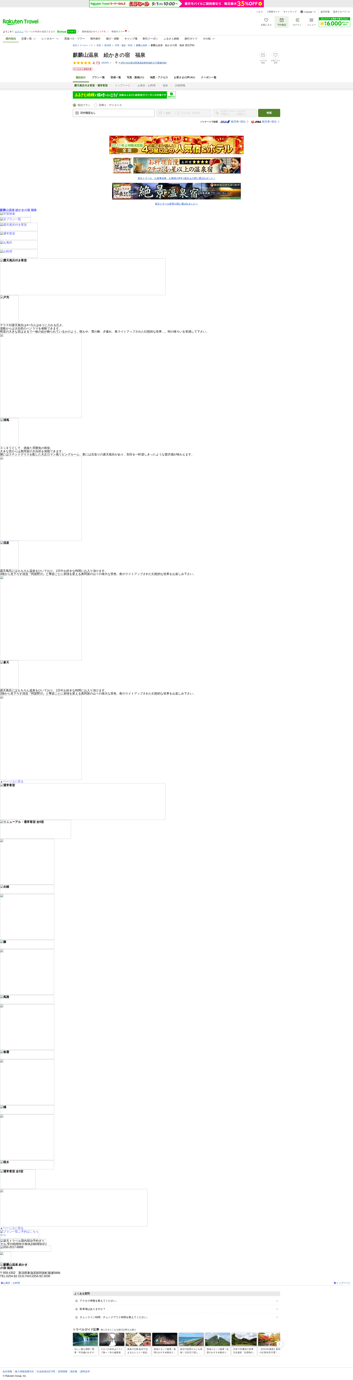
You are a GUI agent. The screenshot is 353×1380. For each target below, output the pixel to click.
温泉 (165, 85)
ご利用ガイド (273, 11)
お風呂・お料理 (147, 85)
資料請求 (85, 1371)
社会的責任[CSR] (46, 1371)
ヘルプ (259, 11)
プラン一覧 (98, 77)
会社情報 (7, 1371)
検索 (269, 112)
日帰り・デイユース (110, 105)
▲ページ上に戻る (12, 781)
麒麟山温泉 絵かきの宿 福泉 (109, 55)
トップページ (122, 85)
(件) (105, 63)
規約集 (73, 1371)
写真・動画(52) (135, 77)
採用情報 (62, 1371)
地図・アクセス (159, 77)
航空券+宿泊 (238, 121)
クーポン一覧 (208, 77)
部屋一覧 (116, 77)
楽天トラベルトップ (83, 45)
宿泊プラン (84, 105)
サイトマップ (290, 11)
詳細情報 (180, 85)
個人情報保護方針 (24, 1371)
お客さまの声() (184, 77)
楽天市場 (325, 11)
